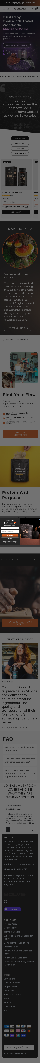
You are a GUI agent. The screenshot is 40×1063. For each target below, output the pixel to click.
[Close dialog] (38, 519)
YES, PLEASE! (10, 535)
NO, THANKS (10, 538)
